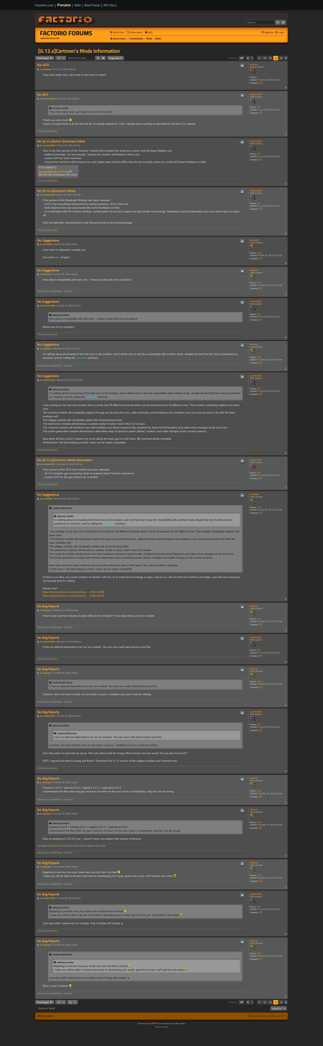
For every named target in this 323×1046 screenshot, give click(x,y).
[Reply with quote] (242, 65)
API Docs (110, 5)
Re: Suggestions (48, 240)
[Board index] (67, 19)
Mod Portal (92, 5)
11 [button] (259, 58)
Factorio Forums (66, 33)
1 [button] (252, 58)
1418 (259, 253)
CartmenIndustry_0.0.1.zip (54, 171)
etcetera (254, 64)
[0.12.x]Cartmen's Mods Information (79, 51)
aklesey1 (254, 270)
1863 (259, 283)
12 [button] (265, 58)
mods (54, 131)
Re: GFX (43, 65)
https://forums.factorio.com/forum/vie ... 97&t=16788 (73, 591)
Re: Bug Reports (48, 606)
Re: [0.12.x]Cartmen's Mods (56, 191)
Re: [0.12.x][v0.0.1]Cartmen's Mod (61, 141)
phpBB (152, 1023)
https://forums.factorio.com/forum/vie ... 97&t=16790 (73, 595)
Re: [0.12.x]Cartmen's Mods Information (64, 460)
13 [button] (270, 58)
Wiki (78, 5)
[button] (241, 58)
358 (258, 107)
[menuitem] (134, 32)
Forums (64, 5)
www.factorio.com (49, 38)
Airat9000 (254, 240)
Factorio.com (44, 5)
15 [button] (281, 58)
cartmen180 (255, 94)
